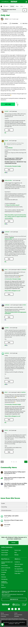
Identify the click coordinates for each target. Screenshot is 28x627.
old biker (7, 327)
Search (6, 6)
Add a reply (8, 104)
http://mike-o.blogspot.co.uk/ (13, 290)
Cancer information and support (7, 563)
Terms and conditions (5, 614)
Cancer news (17, 550)
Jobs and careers (19, 564)
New (25, 10)
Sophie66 (7, 353)
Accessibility (16, 616)
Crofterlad (10, 147)
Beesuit (6, 140)
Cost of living (4, 565)
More (4, 1)
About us (3, 587)
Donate (13, 542)
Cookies (15, 613)
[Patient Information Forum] (24, 604)
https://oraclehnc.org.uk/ (13, 205)
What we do (17, 566)
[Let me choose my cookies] (2, 624)
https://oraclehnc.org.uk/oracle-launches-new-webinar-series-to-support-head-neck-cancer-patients (15, 216)
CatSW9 (7, 111)
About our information (18, 614)
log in (17, 105)
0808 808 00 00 (14, 599)
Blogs (17, 6)
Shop (2, 585)
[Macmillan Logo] (5, 604)
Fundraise (3, 572)
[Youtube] (16, 609)
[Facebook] (9, 609)
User (26, 1)
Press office (17, 573)
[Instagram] (19, 609)
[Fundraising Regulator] (16, 604)
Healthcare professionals (4, 582)
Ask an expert (4, 554)
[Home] (14, 1)
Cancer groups (4, 550)
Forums (12, 6)
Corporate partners (19, 571)
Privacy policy (3, 616)
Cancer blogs (4, 552)
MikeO (6, 19)
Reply (9, 169)
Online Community (6, 547)
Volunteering (4, 579)
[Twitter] (12, 609)
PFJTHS (6, 430)
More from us (5, 559)
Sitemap (16, 554)
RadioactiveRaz (8, 180)
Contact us (17, 562)
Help (15, 552)
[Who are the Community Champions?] (13, 166)
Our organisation (19, 568)
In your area (4, 570)
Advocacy (3, 577)
